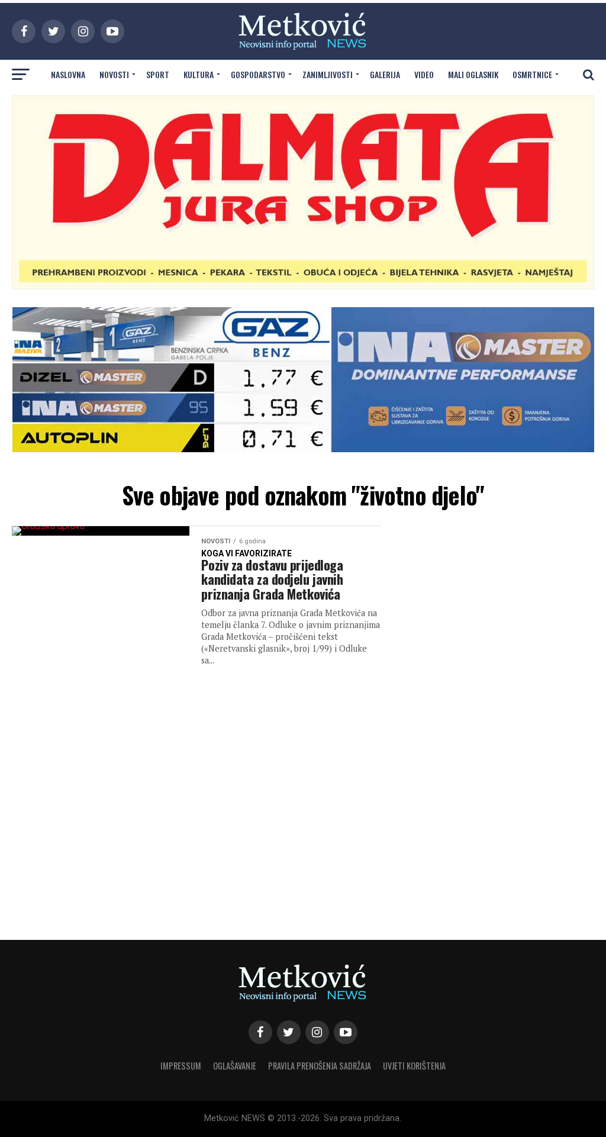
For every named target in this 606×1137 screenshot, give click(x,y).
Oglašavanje (234, 1065)
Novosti (114, 74)
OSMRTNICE (532, 74)
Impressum (180, 1065)
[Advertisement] (499, 720)
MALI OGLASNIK (473, 74)
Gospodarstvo (258, 74)
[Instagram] (317, 1032)
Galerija (385, 74)
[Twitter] (289, 1032)
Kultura (198, 74)
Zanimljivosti (327, 74)
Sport (157, 74)
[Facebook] (260, 1032)
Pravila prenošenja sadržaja (319, 1065)
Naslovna (68, 74)
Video (424, 74)
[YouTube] (345, 1032)
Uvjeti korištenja (414, 1065)
